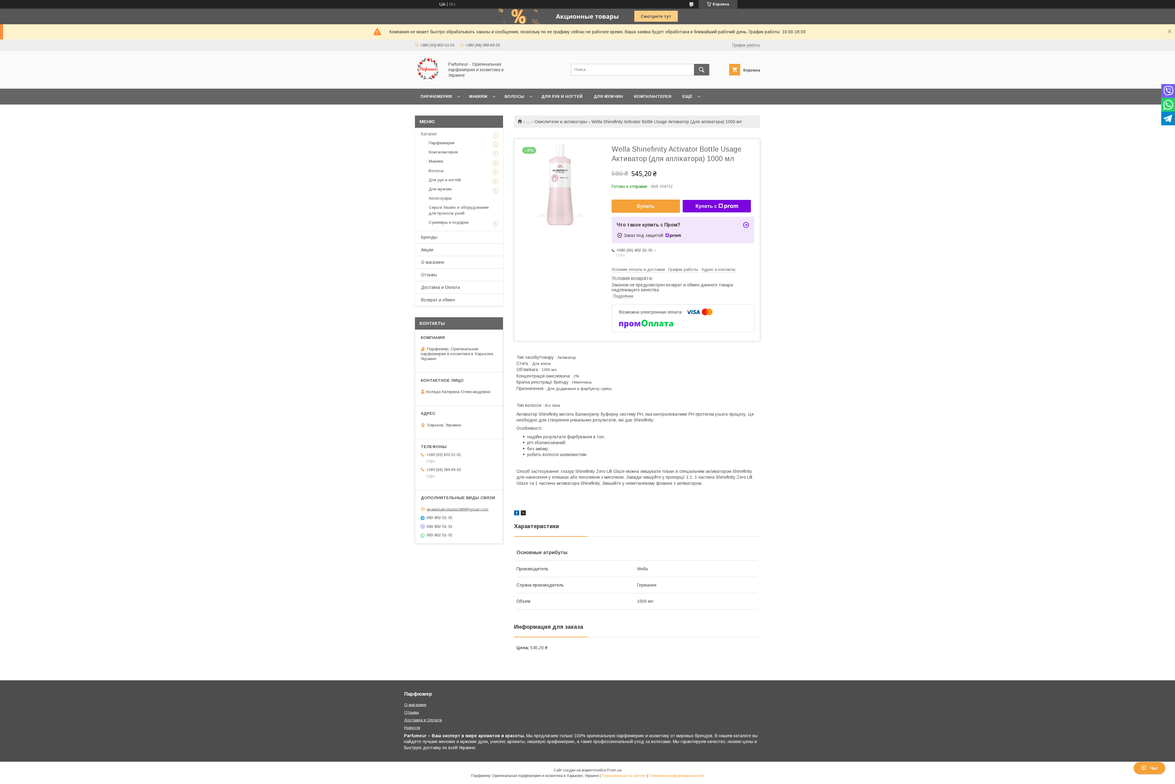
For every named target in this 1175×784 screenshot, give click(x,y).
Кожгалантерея (652, 96)
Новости (412, 727)
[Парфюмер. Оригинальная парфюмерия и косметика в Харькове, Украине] (428, 80)
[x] (523, 513)
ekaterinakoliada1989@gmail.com (457, 509)
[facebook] (516, 513)
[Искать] (701, 69)
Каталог (429, 133)
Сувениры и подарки (448, 222)
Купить (646, 206)
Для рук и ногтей (562, 96)
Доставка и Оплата (440, 287)
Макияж (478, 96)
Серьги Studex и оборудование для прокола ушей (459, 210)
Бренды (429, 237)
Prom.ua (614, 770)
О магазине (432, 262)
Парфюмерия (436, 96)
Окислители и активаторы (561, 121)
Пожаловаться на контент (624, 776)
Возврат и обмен (438, 299)
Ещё (687, 96)
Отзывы (429, 274)
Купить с (706, 206)
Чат (1154, 768)
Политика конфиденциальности (676, 776)
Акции (427, 249)
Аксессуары (440, 198)
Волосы (514, 96)
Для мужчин (608, 96)
